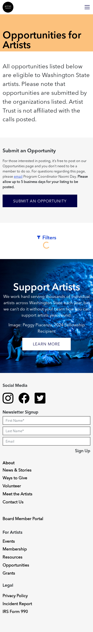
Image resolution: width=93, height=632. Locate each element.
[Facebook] (24, 399)
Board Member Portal (23, 518)
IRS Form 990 (15, 611)
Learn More (46, 343)
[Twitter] (40, 399)
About (9, 462)
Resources (12, 557)
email (18, 176)
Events (9, 541)
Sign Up (82, 450)
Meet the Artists (17, 493)
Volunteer (12, 485)
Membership (15, 549)
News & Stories (17, 470)
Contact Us (13, 501)
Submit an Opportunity (40, 201)
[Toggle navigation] (87, 7)
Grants (9, 573)
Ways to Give (15, 477)
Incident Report (17, 603)
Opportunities (16, 565)
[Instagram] (8, 399)
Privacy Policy (15, 595)
